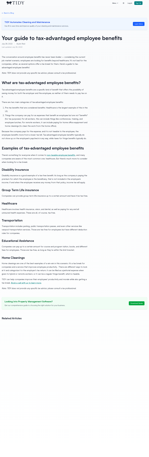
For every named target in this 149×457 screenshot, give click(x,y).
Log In (130, 3)
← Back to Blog (8, 13)
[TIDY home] (59, 3)
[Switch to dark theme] (124, 3)
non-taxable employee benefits (61, 155)
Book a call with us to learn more (26, 283)
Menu (114, 3)
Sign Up (138, 3)
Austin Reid (21, 44)
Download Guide (137, 303)
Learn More (139, 24)
